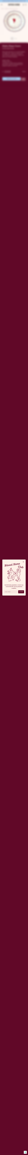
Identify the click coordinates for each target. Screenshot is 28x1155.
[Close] (23, 562)
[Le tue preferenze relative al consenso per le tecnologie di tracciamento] (25, 1152)
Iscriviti (21, 591)
